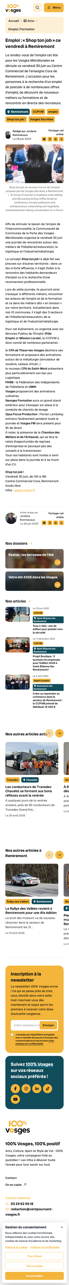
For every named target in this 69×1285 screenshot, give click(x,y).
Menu (57, 8)
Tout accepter (34, 1266)
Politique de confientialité (44, 1247)
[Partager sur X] (61, 139)
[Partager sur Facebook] (50, 139)
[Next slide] (59, 733)
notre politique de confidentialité (35, 1042)
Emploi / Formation (21, 29)
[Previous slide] (49, 733)
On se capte (13, 1185)
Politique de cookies (16, 1247)
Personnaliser (34, 1276)
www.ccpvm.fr (24, 490)
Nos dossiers (16, 543)
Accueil (13, 21)
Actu (30, 21)
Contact (11, 1178)
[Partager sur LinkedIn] (55, 139)
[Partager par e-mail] (44, 139)
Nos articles (15, 601)
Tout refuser (34, 1256)
